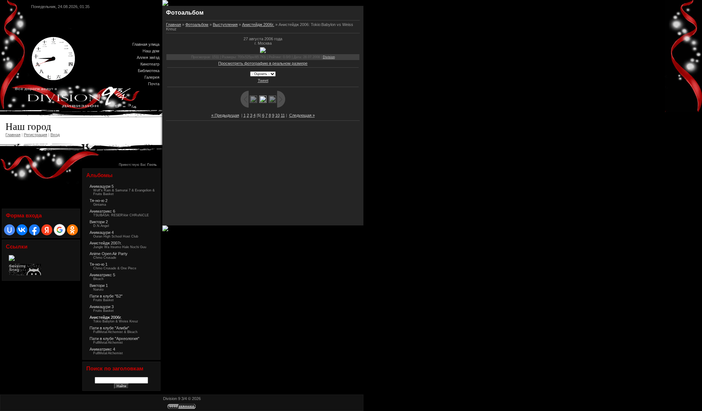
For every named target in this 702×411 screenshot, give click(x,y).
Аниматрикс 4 (102, 349)
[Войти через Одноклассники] (72, 229)
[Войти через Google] (59, 230)
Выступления (225, 24)
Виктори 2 (99, 222)
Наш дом (151, 51)
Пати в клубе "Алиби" (109, 328)
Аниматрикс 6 (102, 211)
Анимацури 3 (102, 306)
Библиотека (148, 70)
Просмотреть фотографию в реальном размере (262, 63)
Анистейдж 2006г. (106, 317)
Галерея (151, 77)
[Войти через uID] (9, 229)
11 (283, 115)
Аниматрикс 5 (102, 275)
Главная (12, 134)
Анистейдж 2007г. (106, 243)
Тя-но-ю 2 (98, 200)
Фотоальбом (196, 24)
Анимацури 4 (102, 232)
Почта (153, 84)
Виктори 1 (99, 285)
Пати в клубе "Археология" (114, 338)
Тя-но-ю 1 (98, 264)
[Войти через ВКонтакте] (21, 229)
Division (329, 57)
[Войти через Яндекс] (46, 229)
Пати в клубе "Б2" (106, 296)
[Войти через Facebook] (34, 229)
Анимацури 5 (102, 186)
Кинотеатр (149, 64)
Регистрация (35, 134)
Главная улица (145, 44)
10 (277, 115)
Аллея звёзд (148, 57)
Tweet (263, 80)
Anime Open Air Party (109, 253)
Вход (55, 134)
